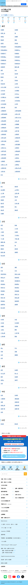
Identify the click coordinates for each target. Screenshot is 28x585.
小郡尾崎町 (3, 117)
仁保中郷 (3, 336)
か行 (8, 17)
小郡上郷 (17, 121)
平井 (16, 348)
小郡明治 (17, 165)
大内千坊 (17, 87)
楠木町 (2, 203)
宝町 (2, 267)
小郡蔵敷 (17, 124)
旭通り (2, 43)
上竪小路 (17, 193)
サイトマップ (11, 570)
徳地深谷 (17, 287)
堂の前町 (3, 308)
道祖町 (16, 304)
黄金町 (16, 210)
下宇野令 (17, 235)
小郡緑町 (3, 161)
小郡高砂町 (17, 138)
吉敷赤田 (17, 402)
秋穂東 (16, 30)
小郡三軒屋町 (4, 131)
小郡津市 (17, 141)
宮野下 (16, 380)
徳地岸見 (17, 277)
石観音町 (3, 67)
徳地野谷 (17, 284)
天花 (16, 271)
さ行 (14, 17)
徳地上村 (3, 277)
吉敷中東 (17, 409)
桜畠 (16, 225)
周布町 (16, 249)
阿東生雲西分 (18, 47)
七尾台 (2, 330)
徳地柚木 (3, 301)
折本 (2, 175)
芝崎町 (16, 232)
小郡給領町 (3, 124)
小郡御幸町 (17, 161)
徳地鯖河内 (17, 281)
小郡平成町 (3, 154)
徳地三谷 (17, 294)
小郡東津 (17, 148)
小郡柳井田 (3, 168)
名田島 (16, 326)
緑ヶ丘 (16, 373)
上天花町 (3, 197)
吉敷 (2, 402)
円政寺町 (3, 84)
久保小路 (17, 203)
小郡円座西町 (18, 111)
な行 (25, 17)
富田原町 (17, 301)
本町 (2, 358)
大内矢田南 (3, 104)
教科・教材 (10, 469)
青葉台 (2, 36)
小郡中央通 (3, 141)
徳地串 (2, 281)
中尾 (16, 319)
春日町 (16, 186)
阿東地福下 (17, 57)
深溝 (16, 351)
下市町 (2, 235)
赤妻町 (16, 36)
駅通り (2, 77)
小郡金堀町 (3, 121)
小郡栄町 (17, 127)
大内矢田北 (17, 100)
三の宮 (16, 228)
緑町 (2, 377)
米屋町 (2, 213)
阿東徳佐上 (17, 60)
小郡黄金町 (3, 127)
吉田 (2, 412)
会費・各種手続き (17, 469)
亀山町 (16, 197)
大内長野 (3, 94)
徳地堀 (2, 294)
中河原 (2, 323)
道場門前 (3, 304)
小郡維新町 (3, 111)
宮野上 (2, 380)
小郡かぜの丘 (18, 117)
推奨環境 (16, 570)
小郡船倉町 (17, 151)
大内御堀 (17, 97)
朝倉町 (2, 40)
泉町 (2, 70)
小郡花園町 (17, 144)
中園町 (2, 326)
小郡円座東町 (4, 114)
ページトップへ (23, 179)
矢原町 (16, 395)
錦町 (16, 330)
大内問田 (17, 90)
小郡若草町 (17, 171)
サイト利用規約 (23, 570)
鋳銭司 (2, 249)
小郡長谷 (3, 144)
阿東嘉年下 (3, 53)
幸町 (2, 225)
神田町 (2, 200)
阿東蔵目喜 (3, 60)
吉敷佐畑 (17, 405)
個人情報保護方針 (4, 570)
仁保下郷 (17, 333)
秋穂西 (2, 30)
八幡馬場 (3, 399)
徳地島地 (3, 284)
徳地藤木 (3, 291)
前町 (2, 370)
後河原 (16, 74)
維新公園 (17, 67)
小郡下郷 (17, 131)
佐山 (2, 228)
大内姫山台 (3, 97)
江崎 (16, 77)
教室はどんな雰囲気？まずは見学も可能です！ (12, 462)
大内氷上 (17, 94)
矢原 (2, 395)
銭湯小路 (3, 252)
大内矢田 (3, 100)
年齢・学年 (3, 469)
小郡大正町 (3, 138)
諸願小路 (3, 242)
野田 (16, 336)
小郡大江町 (17, 114)
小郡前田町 (3, 158)
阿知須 (16, 43)
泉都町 (16, 252)
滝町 (16, 267)
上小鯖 (2, 193)
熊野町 (2, 207)
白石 (16, 242)
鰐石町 (16, 424)
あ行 (3, 17)
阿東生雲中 (3, 47)
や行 (14, 21)
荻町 (16, 107)
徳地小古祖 (17, 274)
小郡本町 (17, 154)
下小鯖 (2, 239)
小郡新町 (17, 134)
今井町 (2, 74)
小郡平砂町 (3, 151)
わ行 (25, 21)
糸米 (16, 70)
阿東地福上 (3, 57)
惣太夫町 (3, 255)
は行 (3, 21)
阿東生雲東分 (4, 50)
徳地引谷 (3, 287)
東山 (2, 348)
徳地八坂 (3, 298)
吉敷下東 (3, 409)
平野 (2, 351)
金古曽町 (3, 190)
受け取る (23, 4)
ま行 (8, 21)
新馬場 (2, 245)
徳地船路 (17, 291)
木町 (16, 200)
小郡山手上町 (18, 168)
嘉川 (2, 186)
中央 (2, 271)
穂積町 (16, 355)
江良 (2, 80)
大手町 (16, 104)
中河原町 (17, 323)
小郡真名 (17, 158)
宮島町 (16, 377)
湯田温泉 (17, 399)
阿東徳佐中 (17, 63)
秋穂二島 (3, 33)
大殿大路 (3, 107)
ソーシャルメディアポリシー (6, 572)
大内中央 (3, 90)
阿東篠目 (17, 53)
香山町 (2, 210)
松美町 (16, 370)
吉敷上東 (3, 405)
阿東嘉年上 (17, 50)
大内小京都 (3, 87)
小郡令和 (3, 171)
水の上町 (3, 373)
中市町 (2, 319)
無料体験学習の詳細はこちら (14, 456)
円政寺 (16, 80)
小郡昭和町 (3, 134)
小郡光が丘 (3, 148)
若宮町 (2, 424)
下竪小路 (17, 239)
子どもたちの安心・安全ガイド (20, 572)
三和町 (2, 232)
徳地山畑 (17, 298)
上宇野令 (17, 190)
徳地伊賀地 (3, 274)
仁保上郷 (3, 333)
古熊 (2, 355)
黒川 (16, 207)
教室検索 (24, 469)
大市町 (16, 84)
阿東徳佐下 (3, 63)
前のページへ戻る (6, 433)
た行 (20, 17)
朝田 (16, 40)
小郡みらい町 (4, 165)
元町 (2, 383)
